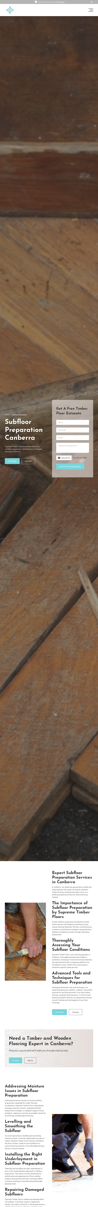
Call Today (12, 461)
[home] (10, 10)
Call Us (30, 1060)
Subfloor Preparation (19, 414)
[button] (90, 10)
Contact (28, 461)
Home (7, 414)
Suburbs (60, 2)
